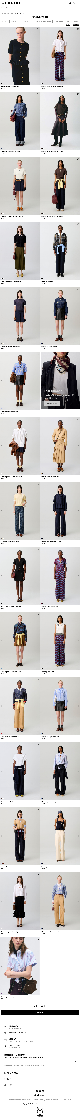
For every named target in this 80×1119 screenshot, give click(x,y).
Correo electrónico (9, 1062)
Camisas (26, 21)
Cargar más (40, 1013)
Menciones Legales (37, 1099)
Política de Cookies (66, 1099)
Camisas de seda (62, 21)
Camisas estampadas (43, 21)
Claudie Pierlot (5, 13)
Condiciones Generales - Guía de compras (20, 1099)
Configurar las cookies (41, 1101)
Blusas (14, 21)
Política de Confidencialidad (51, 1099)
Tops (4, 21)
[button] (70, 3)
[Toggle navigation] (77, 3)
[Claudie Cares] (40, 1112)
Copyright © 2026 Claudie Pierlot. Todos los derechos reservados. (40, 1104)
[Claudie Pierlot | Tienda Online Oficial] (11, 2)
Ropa (12, 13)
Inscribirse (75, 1062)
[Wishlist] (38, 29)
